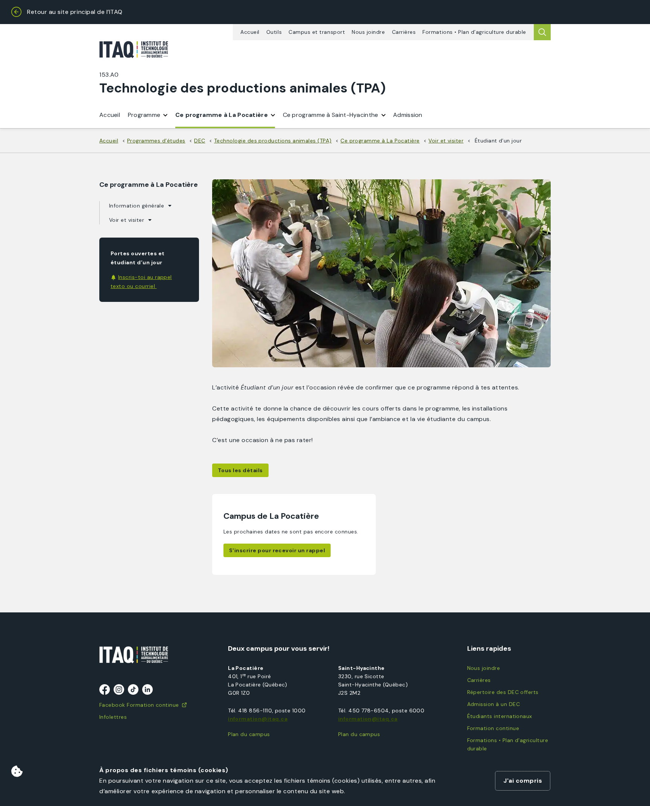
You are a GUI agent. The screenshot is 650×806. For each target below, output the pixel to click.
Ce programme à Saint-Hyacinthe (330, 115)
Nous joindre (368, 32)
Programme (144, 115)
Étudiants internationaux (499, 716)
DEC (199, 140)
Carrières (404, 32)
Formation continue (493, 728)
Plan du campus (249, 734)
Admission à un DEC (493, 704)
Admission (407, 115)
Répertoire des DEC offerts (503, 692)
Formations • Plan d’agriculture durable (474, 32)
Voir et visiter (445, 140)
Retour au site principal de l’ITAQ (75, 12)
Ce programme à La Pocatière (221, 115)
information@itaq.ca (257, 718)
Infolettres (113, 717)
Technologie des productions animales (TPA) (273, 140)
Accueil (250, 32)
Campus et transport (317, 32)
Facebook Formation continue (139, 704)
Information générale (136, 205)
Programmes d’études (156, 140)
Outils (274, 32)
